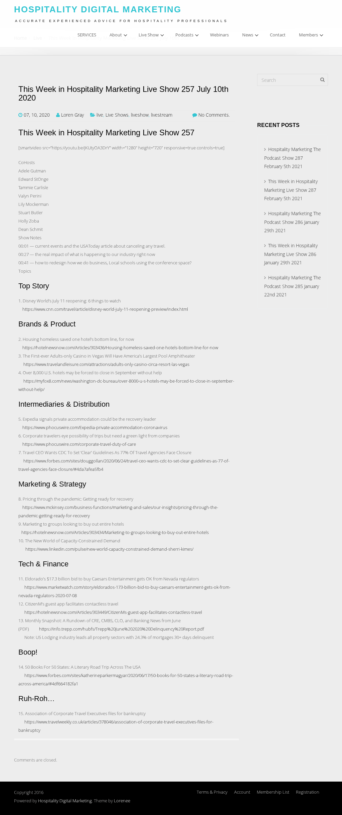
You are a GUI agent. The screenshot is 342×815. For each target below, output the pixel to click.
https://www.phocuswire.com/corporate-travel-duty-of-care (79, 444)
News (247, 35)
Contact (278, 35)
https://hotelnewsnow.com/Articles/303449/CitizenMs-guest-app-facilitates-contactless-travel (113, 612)
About (116, 35)
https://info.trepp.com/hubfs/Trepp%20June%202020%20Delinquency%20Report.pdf (121, 629)
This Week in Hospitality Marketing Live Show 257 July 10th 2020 (123, 93)
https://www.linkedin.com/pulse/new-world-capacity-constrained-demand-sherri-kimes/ (109, 549)
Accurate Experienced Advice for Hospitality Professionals (121, 21)
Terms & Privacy (212, 792)
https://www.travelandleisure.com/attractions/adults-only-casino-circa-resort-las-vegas (106, 364)
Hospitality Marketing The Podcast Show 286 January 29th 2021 (292, 222)
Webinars (219, 35)
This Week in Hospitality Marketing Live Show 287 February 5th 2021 (291, 189)
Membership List (273, 792)
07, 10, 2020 (37, 115)
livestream (161, 115)
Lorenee (122, 801)
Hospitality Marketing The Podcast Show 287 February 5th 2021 (292, 157)
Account (242, 792)
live (100, 115)
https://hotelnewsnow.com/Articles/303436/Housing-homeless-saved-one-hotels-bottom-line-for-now (120, 348)
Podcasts (184, 35)
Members (308, 35)
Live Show (149, 35)
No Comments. (214, 115)
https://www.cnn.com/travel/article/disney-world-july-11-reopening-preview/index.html (105, 309)
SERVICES (86, 35)
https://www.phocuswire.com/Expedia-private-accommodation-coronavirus (94, 427)
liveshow (140, 115)
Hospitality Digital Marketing (65, 801)
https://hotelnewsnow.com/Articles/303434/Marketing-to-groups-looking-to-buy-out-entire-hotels (115, 532)
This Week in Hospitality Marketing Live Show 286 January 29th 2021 (291, 254)
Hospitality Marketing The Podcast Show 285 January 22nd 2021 (292, 286)
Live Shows (117, 115)
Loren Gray (72, 115)
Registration (307, 792)
